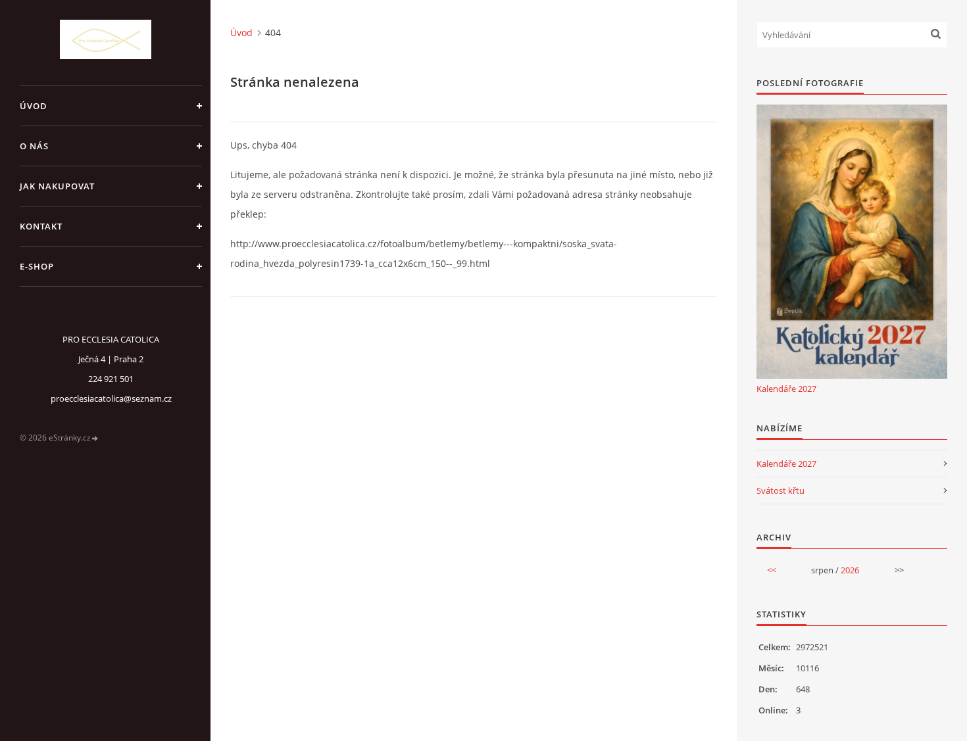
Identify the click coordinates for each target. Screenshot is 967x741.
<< (771, 570)
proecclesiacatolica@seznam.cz (111, 398)
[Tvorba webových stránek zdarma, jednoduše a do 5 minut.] (95, 438)
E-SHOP (37, 266)
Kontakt (41, 226)
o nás (34, 146)
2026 (850, 570)
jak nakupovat (57, 186)
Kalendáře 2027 (786, 388)
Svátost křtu (780, 490)
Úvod (33, 106)
